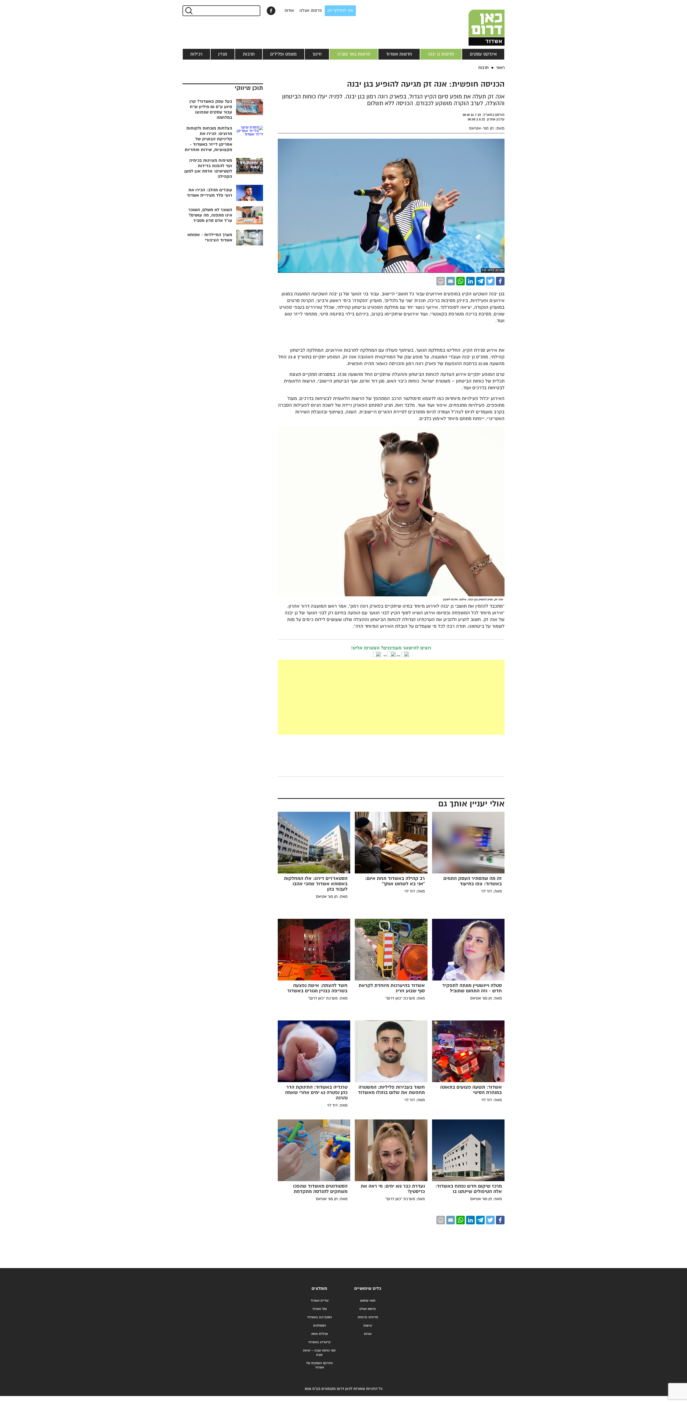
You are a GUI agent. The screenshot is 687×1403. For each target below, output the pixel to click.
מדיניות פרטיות (368, 1317)
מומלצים (319, 1288)
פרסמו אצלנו (310, 10)
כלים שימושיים (367, 1288)
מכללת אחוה (319, 1333)
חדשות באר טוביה (353, 54)
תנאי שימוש (367, 1300)
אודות (289, 10)
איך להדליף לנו (340, 10)
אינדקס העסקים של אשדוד (319, 1365)
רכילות (196, 54)
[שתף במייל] (450, 281)
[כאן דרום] (478, 23)
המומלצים (319, 1325)
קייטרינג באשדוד (319, 1342)
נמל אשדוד (319, 1308)
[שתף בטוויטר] (490, 281)
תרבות (249, 54)
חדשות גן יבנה (441, 54)
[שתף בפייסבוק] (271, 10)
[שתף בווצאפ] (460, 281)
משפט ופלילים (283, 54)
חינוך (316, 54)
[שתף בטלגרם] (480, 281)
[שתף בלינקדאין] (470, 281)
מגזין (222, 54)
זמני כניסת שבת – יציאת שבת (319, 1352)
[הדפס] (440, 281)
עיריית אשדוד (319, 1300)
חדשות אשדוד (399, 54)
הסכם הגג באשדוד (319, 1317)
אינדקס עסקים (483, 54)
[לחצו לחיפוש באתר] (188, 10)
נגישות (367, 1325)
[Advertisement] (351, 697)
